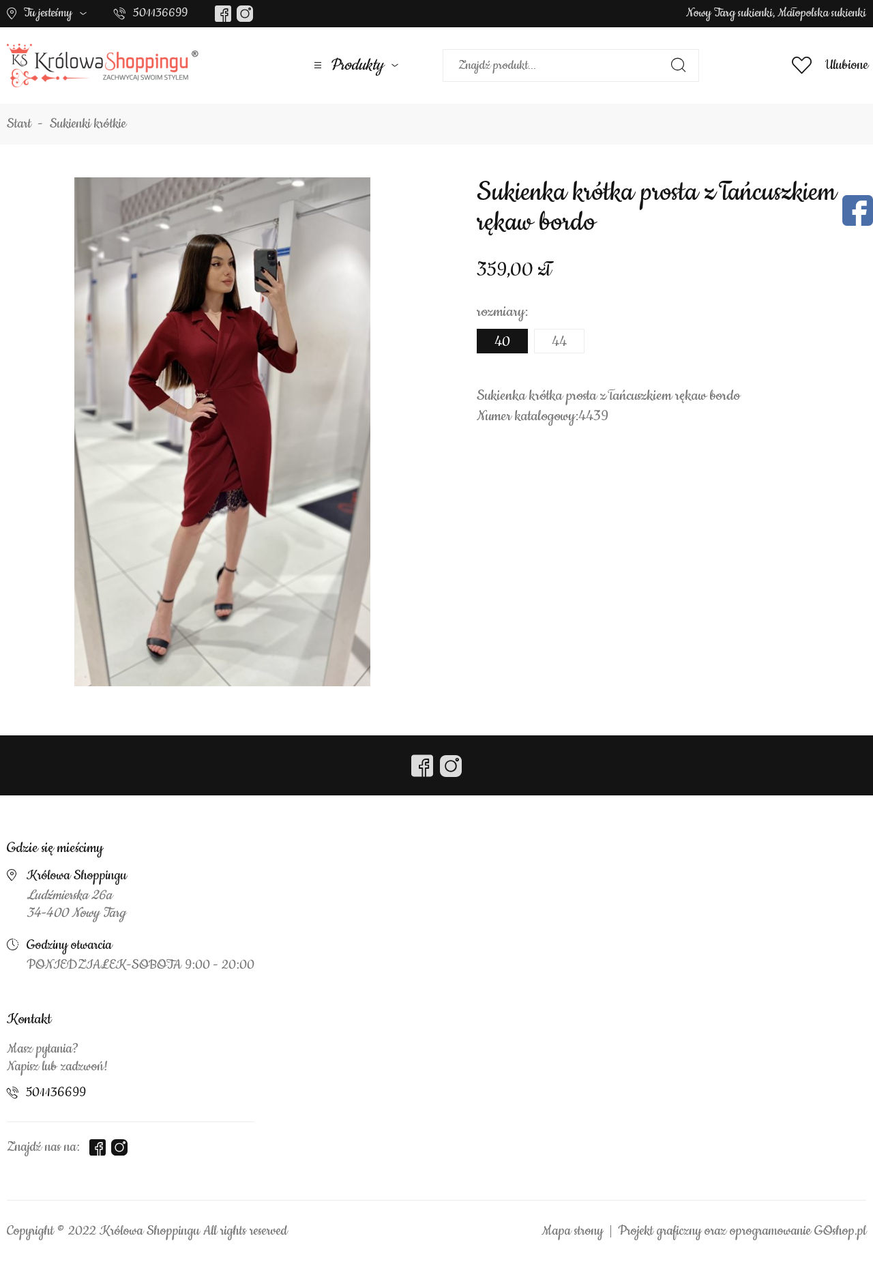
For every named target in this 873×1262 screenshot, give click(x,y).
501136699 (160, 13)
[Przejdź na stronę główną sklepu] (102, 65)
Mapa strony (572, 1231)
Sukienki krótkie (88, 124)
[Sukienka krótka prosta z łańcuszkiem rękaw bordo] (222, 431)
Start (19, 124)
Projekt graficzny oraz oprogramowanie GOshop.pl (742, 1231)
